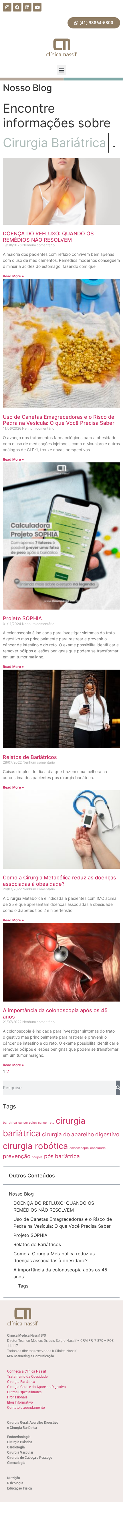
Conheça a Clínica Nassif (26, 1371)
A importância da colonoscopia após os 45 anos (60, 1273)
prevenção (16, 1156)
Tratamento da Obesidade (27, 1377)
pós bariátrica (62, 1156)
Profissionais (17, 1397)
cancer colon (27, 1123)
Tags (23, 1286)
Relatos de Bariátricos (30, 757)
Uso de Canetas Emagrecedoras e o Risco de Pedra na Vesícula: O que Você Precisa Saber (58, 420)
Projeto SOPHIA (22, 618)
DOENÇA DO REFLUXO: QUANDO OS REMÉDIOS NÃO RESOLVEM (48, 236)
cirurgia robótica (35, 1146)
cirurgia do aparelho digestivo (80, 1134)
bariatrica (10, 1123)
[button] (61, 70)
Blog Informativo (20, 1402)
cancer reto (46, 1123)
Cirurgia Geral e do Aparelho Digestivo (36, 1387)
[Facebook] (17, 7)
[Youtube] (37, 7)
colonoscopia (79, 1148)
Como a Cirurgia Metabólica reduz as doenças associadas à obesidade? (59, 881)
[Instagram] (7, 7)
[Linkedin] (27, 7)
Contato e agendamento (26, 1408)
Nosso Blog (21, 1194)
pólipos (37, 1157)
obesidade (98, 1148)
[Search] (118, 1088)
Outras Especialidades (24, 1392)
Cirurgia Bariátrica (21, 1382)
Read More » (13, 276)
